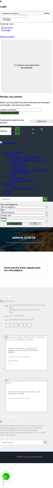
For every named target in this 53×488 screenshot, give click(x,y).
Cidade (3, 218)
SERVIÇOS (10, 175)
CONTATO (10, 185)
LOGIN (8, 193)
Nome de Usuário (10, 13)
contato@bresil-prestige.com (21, 319)
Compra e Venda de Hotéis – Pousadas (29, 170)
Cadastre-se (41, 121)
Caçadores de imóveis (21, 180)
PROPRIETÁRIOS (19, 165)
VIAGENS (10, 183)
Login (8, 19)
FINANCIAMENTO (20, 173)
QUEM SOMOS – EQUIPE (23, 188)
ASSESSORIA (17, 178)
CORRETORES (18, 167)
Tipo (2, 209)
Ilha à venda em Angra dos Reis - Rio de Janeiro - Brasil (24, 392)
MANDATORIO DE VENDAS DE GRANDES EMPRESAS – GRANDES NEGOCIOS (28, 160)
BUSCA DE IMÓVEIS (15, 152)
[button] (26, 27)
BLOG (8, 190)
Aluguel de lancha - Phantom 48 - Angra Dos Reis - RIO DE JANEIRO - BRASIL (23, 350)
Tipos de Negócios (9, 204)
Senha (47, 13)
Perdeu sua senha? (7, 36)
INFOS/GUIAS (12, 155)
